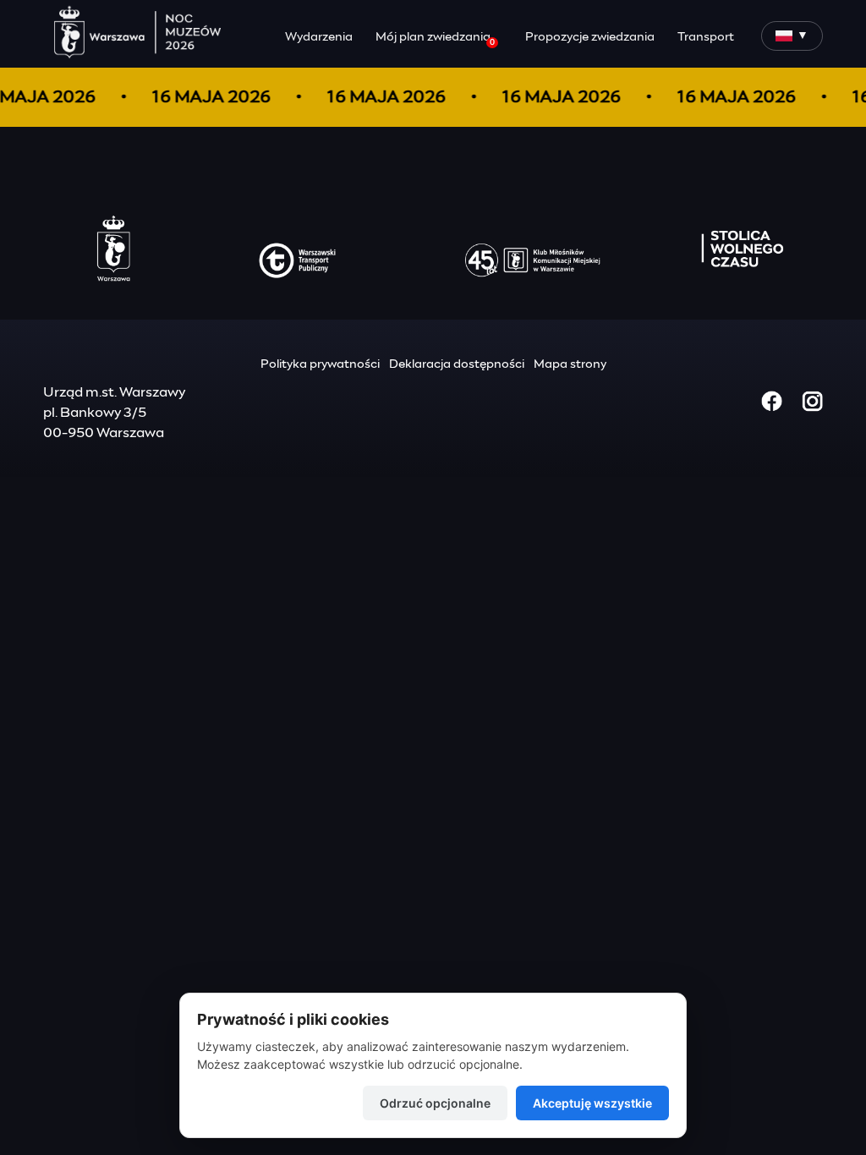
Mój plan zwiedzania (435, 39)
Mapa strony (570, 364)
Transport (705, 37)
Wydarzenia (319, 37)
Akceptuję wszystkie (592, 1103)
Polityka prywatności (320, 364)
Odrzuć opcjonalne (435, 1103)
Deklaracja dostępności (456, 364)
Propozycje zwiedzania (590, 37)
